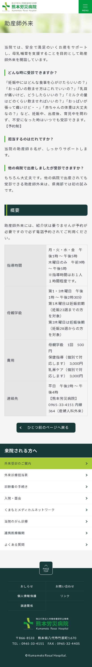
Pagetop (52, 564)
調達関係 (27, 605)
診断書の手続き (16, 486)
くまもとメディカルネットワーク (29, 510)
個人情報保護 (26, 596)
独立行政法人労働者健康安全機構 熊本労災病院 (46, 623)
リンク (65, 596)
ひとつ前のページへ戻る (48, 427)
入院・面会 (12, 498)
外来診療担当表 (16, 475)
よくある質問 (14, 544)
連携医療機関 (14, 533)
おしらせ (27, 586)
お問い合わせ (65, 586)
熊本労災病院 (19, 6)
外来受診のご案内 (17, 463)
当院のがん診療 (16, 521)
